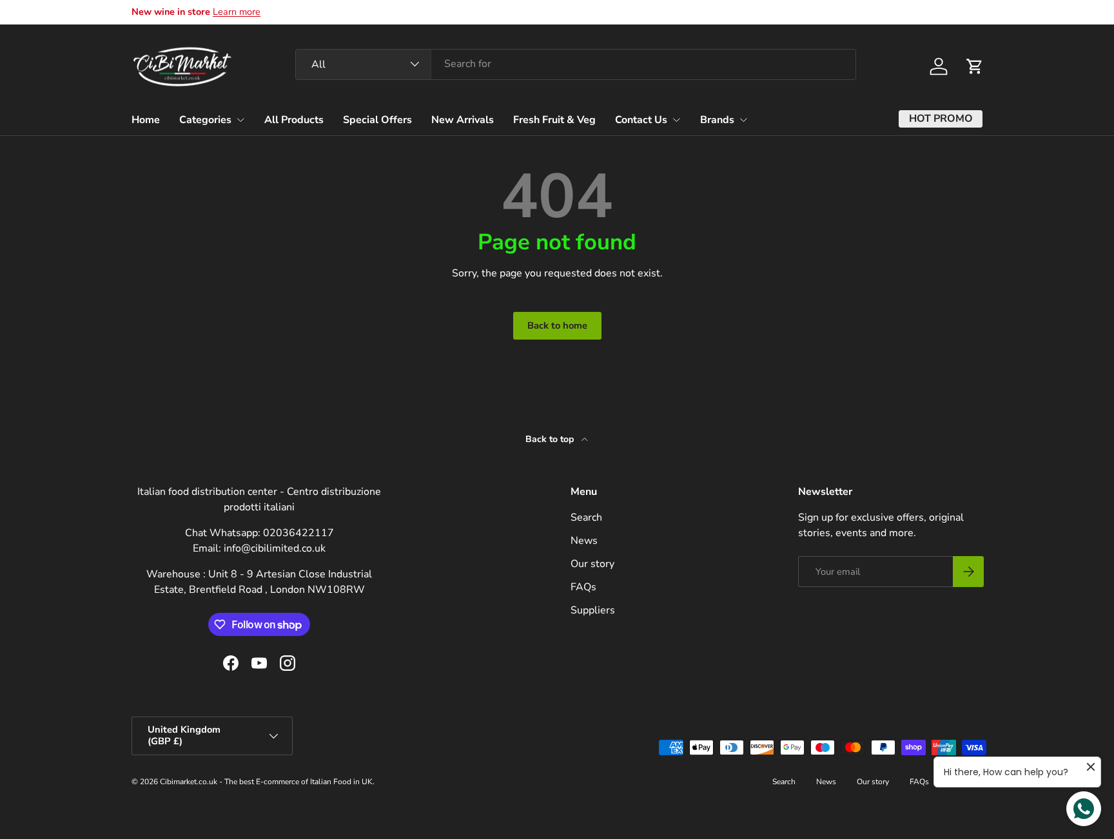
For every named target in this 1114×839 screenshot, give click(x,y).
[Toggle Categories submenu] (240, 120)
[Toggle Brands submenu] (743, 120)
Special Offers (377, 119)
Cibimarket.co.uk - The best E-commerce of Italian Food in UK (266, 781)
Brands (717, 119)
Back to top (550, 439)
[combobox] (575, 64)
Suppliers (593, 610)
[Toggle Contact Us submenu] (676, 120)
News (584, 541)
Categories (205, 119)
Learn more (236, 11)
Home (146, 119)
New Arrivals (462, 119)
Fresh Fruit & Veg (554, 119)
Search (586, 517)
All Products (294, 119)
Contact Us (641, 119)
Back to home (557, 325)
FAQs (583, 587)
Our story (592, 564)
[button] (975, 66)
